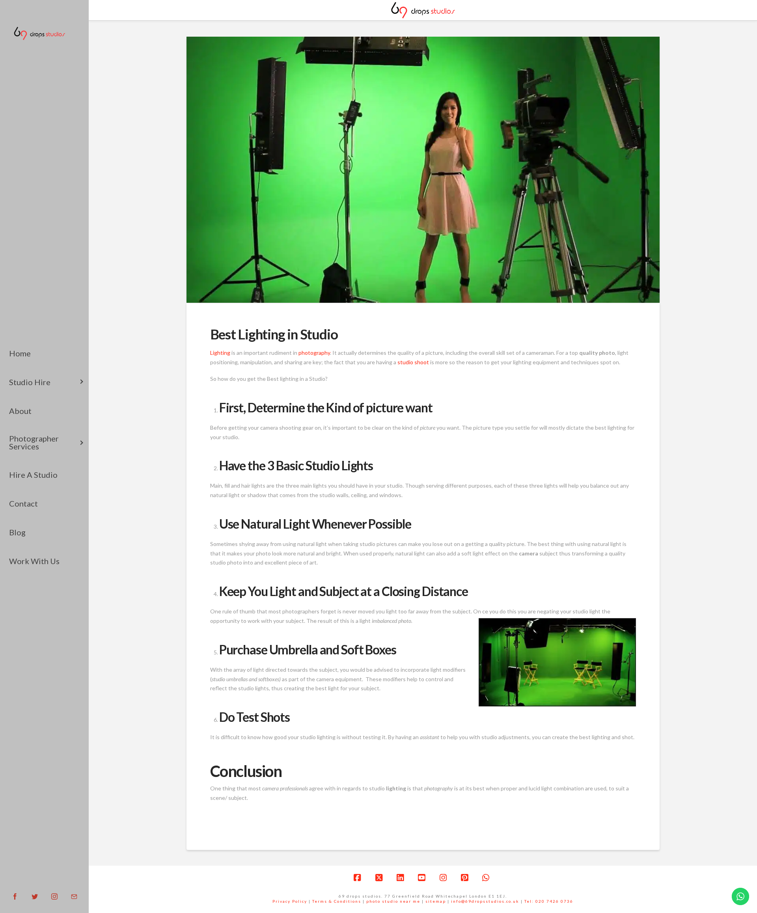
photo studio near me (393, 901)
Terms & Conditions (336, 901)
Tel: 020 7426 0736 (548, 901)
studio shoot (413, 362)
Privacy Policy (289, 901)
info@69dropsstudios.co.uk (485, 901)
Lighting (220, 352)
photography (314, 352)
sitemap (435, 901)
